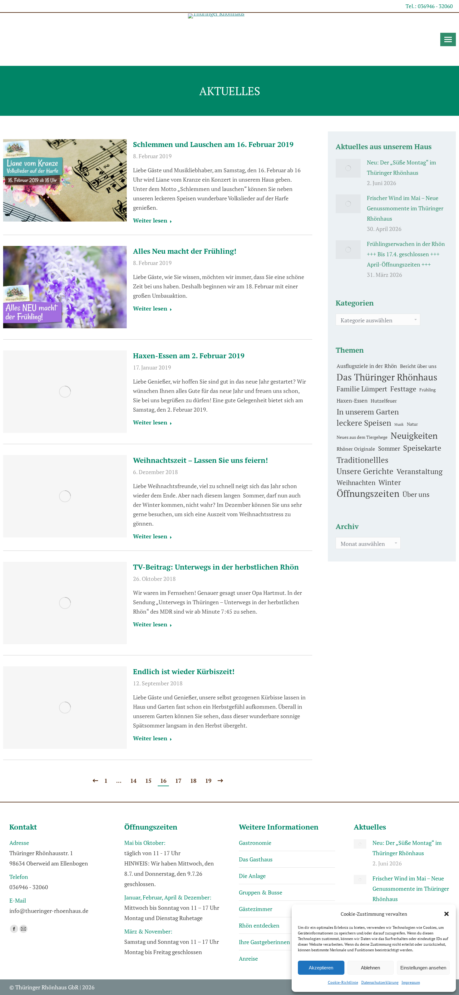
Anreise (248, 958)
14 (133, 780)
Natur (412, 424)
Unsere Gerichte (365, 471)
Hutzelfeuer (384, 400)
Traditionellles (362, 460)
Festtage (403, 389)
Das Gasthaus (256, 859)
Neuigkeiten (414, 435)
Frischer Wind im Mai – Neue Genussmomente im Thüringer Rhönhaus (405, 208)
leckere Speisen (364, 423)
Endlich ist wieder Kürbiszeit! (183, 671)
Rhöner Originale (356, 448)
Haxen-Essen (352, 400)
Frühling (427, 390)
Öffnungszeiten (368, 493)
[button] (446, 914)
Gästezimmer (255, 909)
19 (208, 780)
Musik (399, 424)
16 (163, 780)
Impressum (411, 982)
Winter (389, 482)
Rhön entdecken (259, 925)
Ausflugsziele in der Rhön (367, 366)
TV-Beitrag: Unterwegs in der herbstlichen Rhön (216, 567)
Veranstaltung (419, 471)
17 (178, 780)
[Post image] (348, 168)
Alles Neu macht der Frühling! (184, 251)
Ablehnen (370, 967)
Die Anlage (252, 876)
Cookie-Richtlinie (343, 982)
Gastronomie (255, 842)
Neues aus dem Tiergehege (362, 437)
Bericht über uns (418, 366)
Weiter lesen (150, 220)
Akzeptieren (321, 967)
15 (148, 780)
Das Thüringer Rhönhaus (387, 377)
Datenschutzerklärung (379, 982)
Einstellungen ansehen (423, 967)
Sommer (389, 448)
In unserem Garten (368, 412)
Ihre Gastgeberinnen (264, 942)
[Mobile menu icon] (448, 39)
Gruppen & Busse (260, 892)
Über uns (416, 494)
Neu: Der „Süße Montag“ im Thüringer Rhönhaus (401, 167)
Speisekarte (422, 448)
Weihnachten (356, 482)
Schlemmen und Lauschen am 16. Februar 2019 (213, 144)
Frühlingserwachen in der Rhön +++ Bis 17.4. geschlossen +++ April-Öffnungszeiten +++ (406, 254)
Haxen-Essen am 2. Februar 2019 (188, 355)
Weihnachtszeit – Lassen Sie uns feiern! (200, 460)
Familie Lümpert (362, 388)
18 (193, 780)
